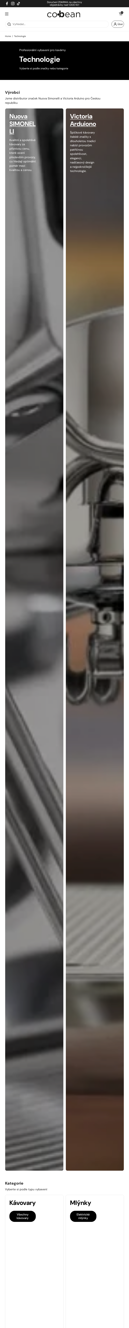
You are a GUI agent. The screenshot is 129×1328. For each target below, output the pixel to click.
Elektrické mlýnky (83, 1216)
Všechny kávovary (23, 1216)
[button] (120, 14)
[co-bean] (63, 14)
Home (8, 36)
